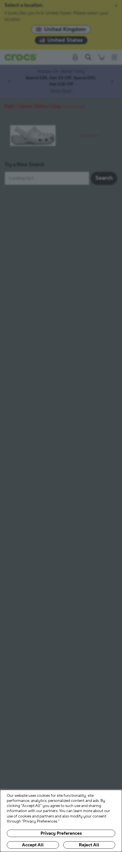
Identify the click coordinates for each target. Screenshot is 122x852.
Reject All (89, 845)
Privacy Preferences (61, 833)
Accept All (33, 845)
